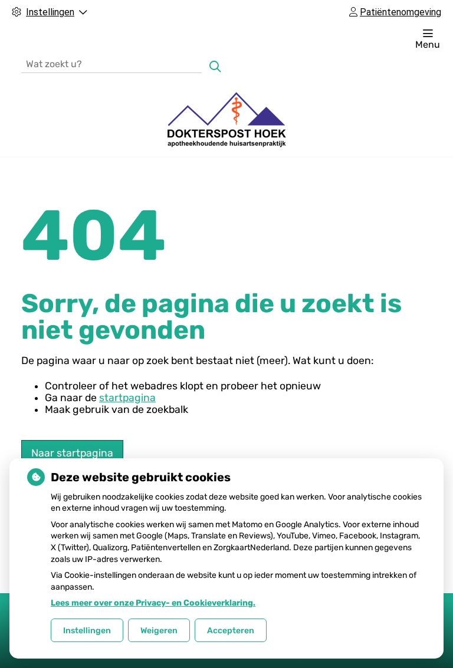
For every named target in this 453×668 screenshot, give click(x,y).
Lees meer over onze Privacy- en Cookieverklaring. (153, 603)
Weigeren (159, 631)
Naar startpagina (72, 453)
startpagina (127, 398)
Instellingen (87, 631)
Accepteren (230, 631)
